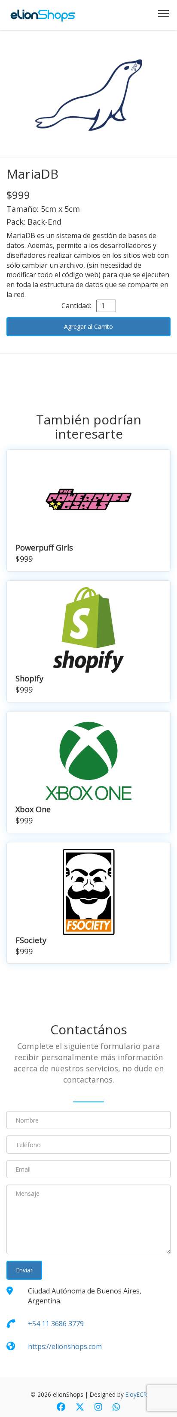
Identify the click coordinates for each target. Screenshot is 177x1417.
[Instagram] (98, 1408)
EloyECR (136, 1394)
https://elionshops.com (65, 1346)
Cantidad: (78, 305)
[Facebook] (61, 1408)
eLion (43, 15)
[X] (79, 1408)
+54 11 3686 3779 (56, 1323)
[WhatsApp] (116, 1408)
